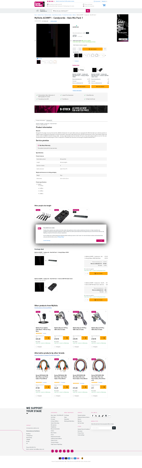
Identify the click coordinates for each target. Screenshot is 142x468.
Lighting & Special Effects (56, 438)
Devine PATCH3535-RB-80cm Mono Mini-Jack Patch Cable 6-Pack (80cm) (80, 376)
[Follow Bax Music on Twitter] (96, 415)
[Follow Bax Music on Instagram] (106, 415)
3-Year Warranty (90, 95)
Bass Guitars (53, 432)
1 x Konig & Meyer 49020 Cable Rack (92, 258)
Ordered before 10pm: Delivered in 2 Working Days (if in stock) (46, 95)
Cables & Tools (54, 440)
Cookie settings (81, 435)
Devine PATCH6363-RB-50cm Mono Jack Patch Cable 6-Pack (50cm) (60, 376)
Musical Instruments (55, 428)
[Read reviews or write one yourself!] (38, 21)
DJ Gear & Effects (54, 421)
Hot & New (53, 417)
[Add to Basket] (47, 338)
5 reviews (63, 382)
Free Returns (65, 99)
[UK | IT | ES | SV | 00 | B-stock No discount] (71, 109)
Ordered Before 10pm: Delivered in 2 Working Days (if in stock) (61, 6)
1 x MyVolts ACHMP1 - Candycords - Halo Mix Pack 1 (93, 256)
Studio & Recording (55, 423)
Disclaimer (80, 431)
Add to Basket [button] (93, 49)
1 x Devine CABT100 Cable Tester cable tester (94, 284)
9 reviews (100, 382)
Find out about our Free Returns (33, 430)
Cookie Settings (46, 240)
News (65, 417)
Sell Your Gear (81, 423)
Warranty (80, 421)
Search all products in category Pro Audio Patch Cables (47, 355)
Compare (40, 346)
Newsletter (66, 419)
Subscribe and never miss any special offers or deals (102, 424)
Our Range (66, 415)
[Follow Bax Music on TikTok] (102, 415)
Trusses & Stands (54, 442)
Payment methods (81, 415)
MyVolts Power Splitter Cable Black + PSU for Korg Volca (43, 329)
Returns (79, 419)
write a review (54, 21)
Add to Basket (99, 273)
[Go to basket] (104, 4)
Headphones (53, 427)
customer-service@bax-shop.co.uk (36, 449)
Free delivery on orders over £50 (55, 4)
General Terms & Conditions (84, 429)
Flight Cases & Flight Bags (56, 444)
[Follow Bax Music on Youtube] (99, 415)
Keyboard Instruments (55, 436)
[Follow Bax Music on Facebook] (92, 415)
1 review (44, 333)
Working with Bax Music (69, 421)
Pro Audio (53, 419)
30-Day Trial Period (88, 4)
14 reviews (81, 383)
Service (80, 412)
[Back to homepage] (37, 10)
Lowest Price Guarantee (89, 6)
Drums (52, 434)
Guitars (52, 430)
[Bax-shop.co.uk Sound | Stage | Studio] (40, 4)
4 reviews (44, 382)
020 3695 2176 (32, 447)
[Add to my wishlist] (105, 49)
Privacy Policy (61, 236)
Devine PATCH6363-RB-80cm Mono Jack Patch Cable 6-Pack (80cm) (42, 376)
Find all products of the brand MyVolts (43, 307)
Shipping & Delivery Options (83, 417)
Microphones (53, 425)
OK (101, 240)
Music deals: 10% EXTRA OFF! (57, 415)
